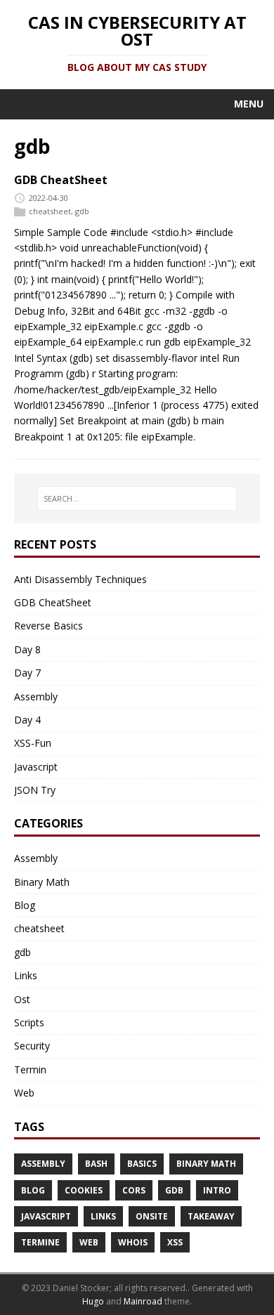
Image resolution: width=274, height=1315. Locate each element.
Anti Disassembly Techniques (80, 579)
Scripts (29, 1022)
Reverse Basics (48, 625)
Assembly (36, 696)
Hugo (93, 1301)
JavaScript (46, 1216)
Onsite (152, 1216)
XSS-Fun (32, 743)
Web (24, 1092)
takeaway (211, 1216)
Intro (217, 1190)
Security (32, 1045)
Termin (30, 1069)
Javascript (36, 766)
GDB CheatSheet (60, 180)
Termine (40, 1242)
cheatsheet (50, 211)
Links (25, 975)
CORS (133, 1190)
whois (133, 1242)
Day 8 (27, 649)
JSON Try (35, 790)
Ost (22, 999)
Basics (142, 1164)
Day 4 (27, 719)
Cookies (84, 1190)
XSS (175, 1242)
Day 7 (27, 672)
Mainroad (143, 1301)
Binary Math (42, 882)
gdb (82, 211)
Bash (96, 1164)
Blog (24, 905)
